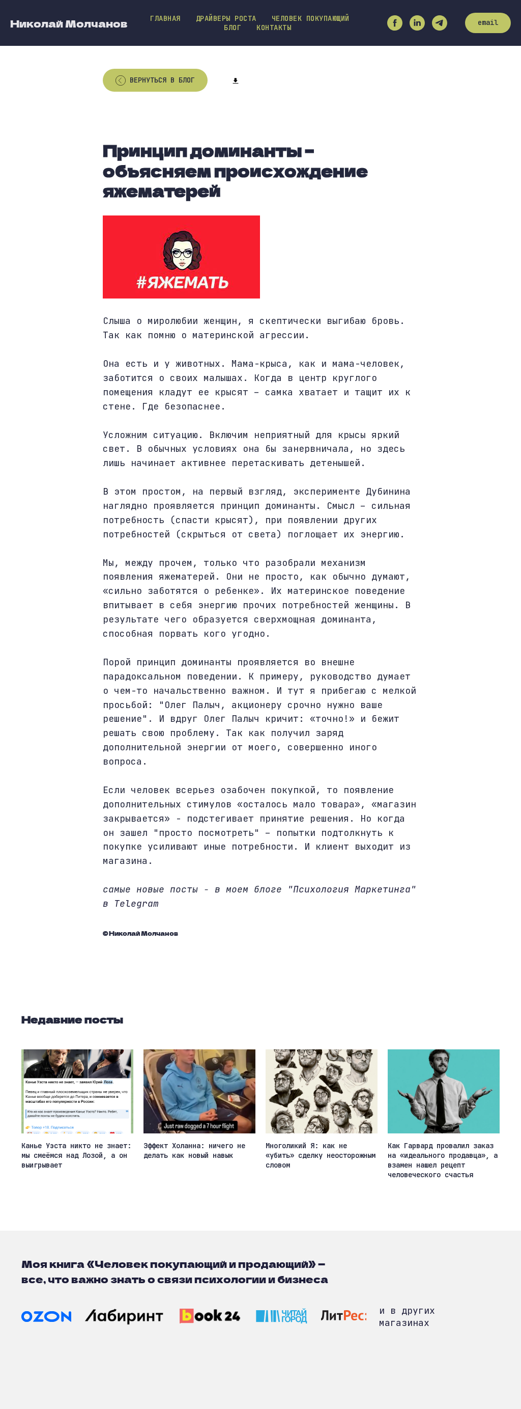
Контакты (273, 27)
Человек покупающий (311, 18)
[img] (46, 1316)
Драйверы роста (226, 18)
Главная (165, 18)
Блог (232, 27)
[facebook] (394, 23)
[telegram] (439, 23)
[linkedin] (417, 23)
